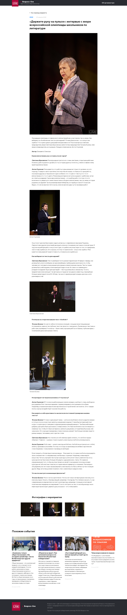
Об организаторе (108, 3)
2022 (31, 17)
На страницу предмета (39, 13)
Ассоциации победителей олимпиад (63, 610)
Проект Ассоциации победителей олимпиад (30, 3)
